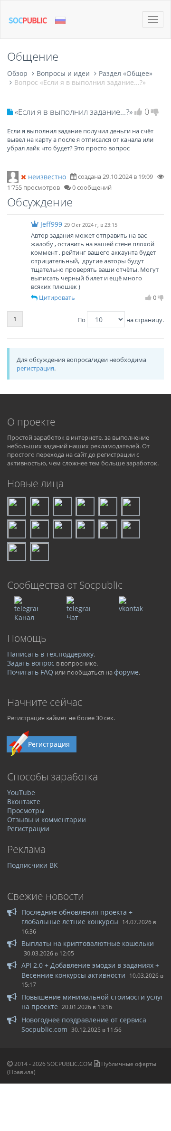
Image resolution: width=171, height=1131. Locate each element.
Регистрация (49, 744)
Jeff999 (51, 224)
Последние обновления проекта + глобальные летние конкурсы (77, 917)
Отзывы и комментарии (46, 819)
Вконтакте (23, 801)
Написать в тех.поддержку (50, 653)
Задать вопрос (31, 662)
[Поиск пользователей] (13, 176)
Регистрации (28, 828)
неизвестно (47, 176)
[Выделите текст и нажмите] (34, 297)
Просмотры (26, 810)
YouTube (21, 792)
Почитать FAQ (30, 672)
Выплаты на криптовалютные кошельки (87, 943)
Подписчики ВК (32, 865)
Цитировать (57, 297)
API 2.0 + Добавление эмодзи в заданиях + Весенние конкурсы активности (90, 970)
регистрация (35, 368)
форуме (126, 672)
